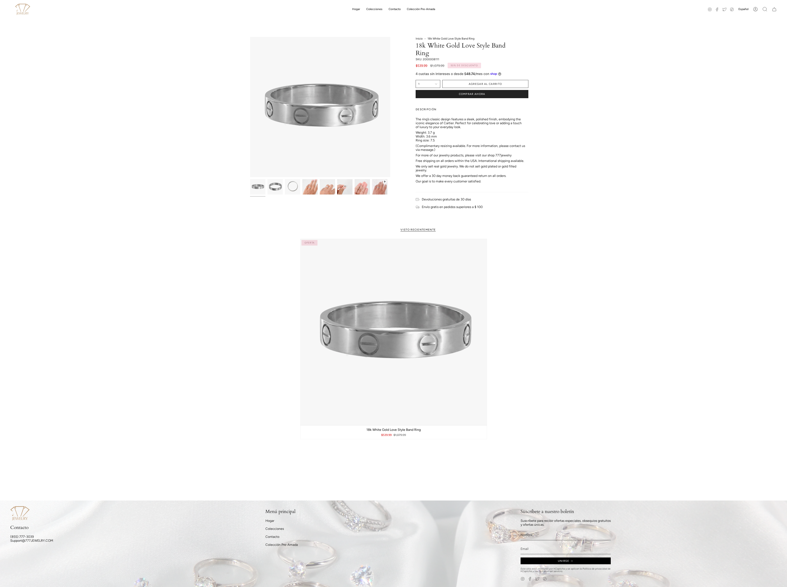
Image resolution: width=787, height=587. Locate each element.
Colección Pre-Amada (281, 545)
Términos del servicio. (550, 571)
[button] (374, 9)
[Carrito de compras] (774, 9)
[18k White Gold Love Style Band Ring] (393, 332)
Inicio (419, 38)
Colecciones (274, 529)
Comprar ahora (472, 94)
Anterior (250, 107)
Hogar (269, 521)
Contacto (272, 537)
